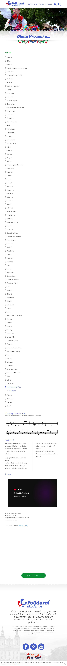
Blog (35, 4)
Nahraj (30, 4)
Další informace (16, 664)
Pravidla (41, 4)
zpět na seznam (33, 575)
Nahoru (21, 525)
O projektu (48, 4)
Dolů (26, 525)
